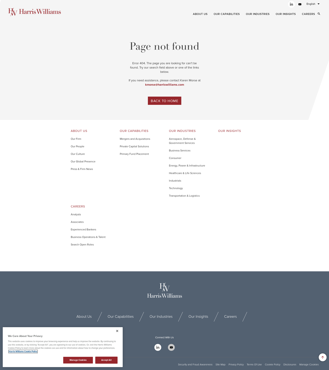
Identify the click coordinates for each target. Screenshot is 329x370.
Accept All (106, 360)
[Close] (117, 331)
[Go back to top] (323, 357)
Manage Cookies (309, 364)
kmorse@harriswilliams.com (164, 85)
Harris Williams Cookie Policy (23, 351)
